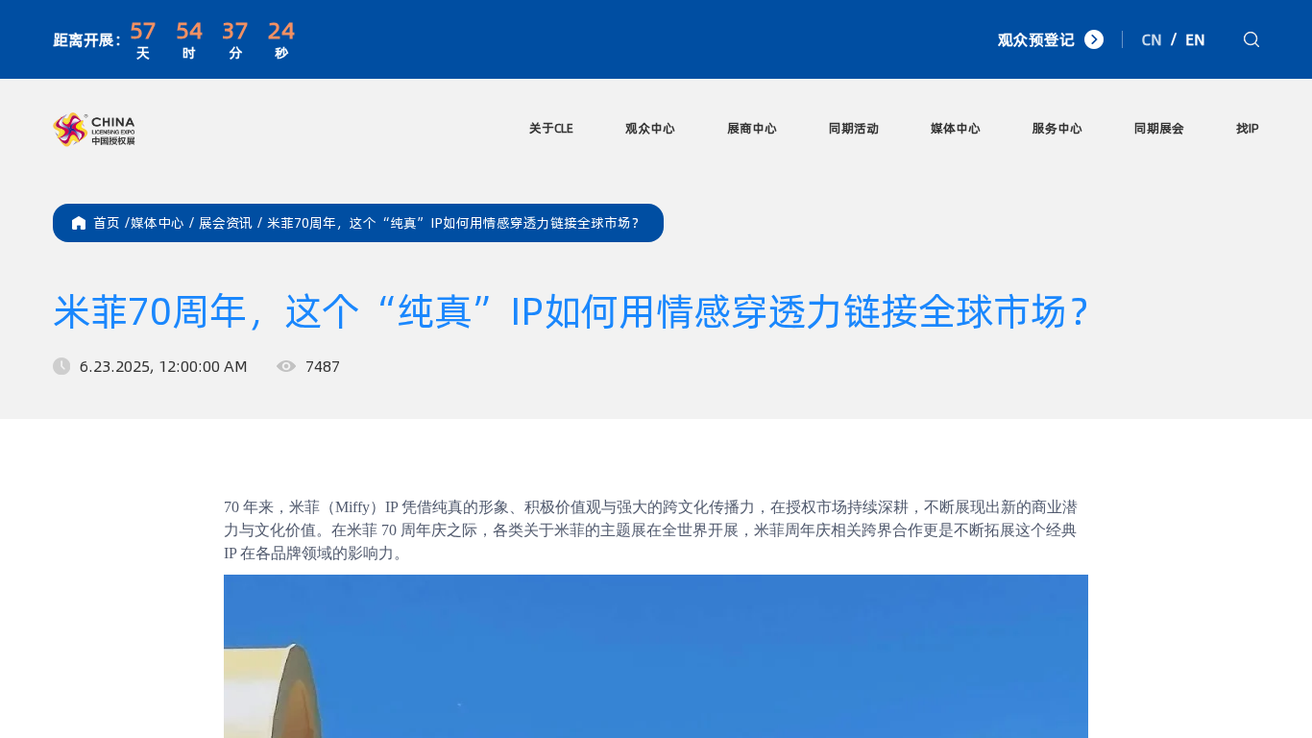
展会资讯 (233, 223)
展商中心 (752, 127)
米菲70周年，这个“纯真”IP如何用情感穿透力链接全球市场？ (455, 223)
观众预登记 (1036, 39)
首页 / (112, 223)
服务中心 (1057, 127)
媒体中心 (956, 127)
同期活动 (854, 127)
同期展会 (1159, 127)
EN (1195, 39)
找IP (1247, 127)
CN (1152, 39)
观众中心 (650, 127)
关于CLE (551, 127)
